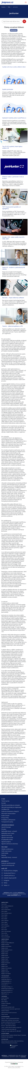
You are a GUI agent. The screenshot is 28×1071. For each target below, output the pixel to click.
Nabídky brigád (5, 939)
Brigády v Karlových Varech (6, 950)
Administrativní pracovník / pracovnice (9, 1012)
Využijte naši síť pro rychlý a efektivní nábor (14, 67)
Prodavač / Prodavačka (6, 1003)
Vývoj (19, 1035)
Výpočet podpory (6, 841)
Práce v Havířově (4, 907)
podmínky (23, 1056)
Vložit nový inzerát (6, 851)
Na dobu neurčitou (5, 1035)
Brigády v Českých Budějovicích (7, 942)
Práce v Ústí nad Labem (6, 931)
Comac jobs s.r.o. (4, 984)
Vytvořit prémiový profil (7, 865)
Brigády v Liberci (4, 953)
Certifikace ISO (5, 809)
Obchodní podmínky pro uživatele (10, 805)
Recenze (3, 855)
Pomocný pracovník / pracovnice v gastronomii (10, 1009)
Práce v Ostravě (4, 924)
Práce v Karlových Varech (6, 913)
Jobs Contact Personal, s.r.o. (6, 992)
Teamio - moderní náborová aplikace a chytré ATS (11, 1027)
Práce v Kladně (4, 915)
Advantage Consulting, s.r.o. (7, 986)
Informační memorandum (8, 813)
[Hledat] (24, 21)
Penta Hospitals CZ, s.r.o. (6, 983)
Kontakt (3, 803)
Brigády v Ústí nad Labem (6, 968)
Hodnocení (3, 1042)
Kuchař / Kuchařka (5, 998)
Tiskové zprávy (5, 801)
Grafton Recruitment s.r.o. (6, 979)
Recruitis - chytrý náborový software (8, 1025)
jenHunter (14, 30)
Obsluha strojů (4, 1005)
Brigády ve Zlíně (4, 970)
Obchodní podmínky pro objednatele (11, 807)
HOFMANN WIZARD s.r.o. (6, 981)
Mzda (2, 1041)
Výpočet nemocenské (7, 837)
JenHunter (15, 894)
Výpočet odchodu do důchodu (9, 844)
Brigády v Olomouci (5, 957)
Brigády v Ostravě (5, 961)
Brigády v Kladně (4, 951)
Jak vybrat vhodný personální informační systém (10, 1022)
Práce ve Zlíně (4, 933)
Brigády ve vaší (6, 973)
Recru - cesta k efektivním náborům (8, 1023)
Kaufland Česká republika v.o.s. (7, 988)
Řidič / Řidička (4, 999)
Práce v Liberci (4, 916)
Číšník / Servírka (4, 1014)
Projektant (11, 1035)
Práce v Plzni (3, 927)
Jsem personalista (13, 1042)
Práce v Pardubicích (5, 926)
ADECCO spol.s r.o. (5, 994)
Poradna (3, 7)
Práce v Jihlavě (4, 911)
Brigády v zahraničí (5, 971)
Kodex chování (5, 815)
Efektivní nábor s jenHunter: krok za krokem (10, 1020)
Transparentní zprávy (7, 822)
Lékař (8, 1037)
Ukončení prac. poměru (8, 1041)
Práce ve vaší (5, 936)
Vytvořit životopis (6, 827)
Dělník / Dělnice (4, 1001)
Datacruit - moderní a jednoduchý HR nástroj (10, 1018)
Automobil (24, 1035)
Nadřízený (21, 1041)
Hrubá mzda (16, 1041)
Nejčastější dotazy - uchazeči (9, 831)
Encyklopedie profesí (7, 839)
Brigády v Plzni (4, 964)
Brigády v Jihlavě (4, 948)
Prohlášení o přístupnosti (8, 819)
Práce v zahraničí (4, 935)
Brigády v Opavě (4, 959)
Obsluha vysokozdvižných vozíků (7, 1007)
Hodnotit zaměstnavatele (8, 863)
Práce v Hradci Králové (5, 909)
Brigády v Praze (4, 966)
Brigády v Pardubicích (5, 962)
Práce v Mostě (4, 918)
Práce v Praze (4, 929)
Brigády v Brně (4, 941)
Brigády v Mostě (4, 955)
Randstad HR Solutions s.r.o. (7, 990)
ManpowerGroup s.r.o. (5, 977)
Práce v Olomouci (4, 920)
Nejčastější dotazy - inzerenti (9, 857)
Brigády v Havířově (5, 944)
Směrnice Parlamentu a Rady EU (10, 811)
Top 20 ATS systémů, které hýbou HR (8, 1029)
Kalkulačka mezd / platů (7, 833)
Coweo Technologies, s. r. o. (14, 895)
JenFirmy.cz (20, 892)
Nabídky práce (4, 902)
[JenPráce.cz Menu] (25, 2)
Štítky (9, 7)
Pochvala (8, 1042)
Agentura (11, 1037)
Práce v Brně (4, 904)
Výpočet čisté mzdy (6, 835)
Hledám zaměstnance (7, 849)
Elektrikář (16, 1035)
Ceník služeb (4, 853)
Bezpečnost (3, 1037)
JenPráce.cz (5, 2)
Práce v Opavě (4, 922)
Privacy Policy (5, 817)
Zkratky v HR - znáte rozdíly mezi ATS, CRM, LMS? (11, 1031)
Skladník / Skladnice (5, 1010)
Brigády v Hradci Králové (6, 946)
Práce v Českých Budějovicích (7, 906)
